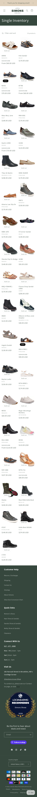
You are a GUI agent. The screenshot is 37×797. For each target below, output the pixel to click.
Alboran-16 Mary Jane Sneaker (26, 317)
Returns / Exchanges (11, 575)
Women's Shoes (9, 614)
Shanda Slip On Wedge (10, 259)
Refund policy (16, 789)
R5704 (21, 440)
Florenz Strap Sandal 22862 (26, 287)
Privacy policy (14, 792)
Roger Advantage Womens (25, 412)
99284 (4, 316)
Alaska (4, 500)
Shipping (7, 580)
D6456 (4, 56)
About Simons (9, 595)
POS (19, 786)
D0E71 (21, 200)
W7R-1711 (22, 470)
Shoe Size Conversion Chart (13, 600)
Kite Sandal (23, 56)
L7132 (4, 555)
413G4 (21, 143)
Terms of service (26, 789)
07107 (4, 527)
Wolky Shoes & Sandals (12, 628)
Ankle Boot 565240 (25, 527)
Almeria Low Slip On (9, 204)
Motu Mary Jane (7, 115)
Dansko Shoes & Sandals (12, 623)
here (18, 686)
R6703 (4, 411)
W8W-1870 (5, 232)
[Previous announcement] (4, 3)
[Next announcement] (33, 3)
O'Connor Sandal (25, 232)
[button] (4, 10)
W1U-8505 (5, 440)
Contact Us (8, 585)
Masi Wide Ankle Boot (26, 500)
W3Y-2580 (5, 470)
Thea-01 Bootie (7, 173)
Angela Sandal (7, 345)
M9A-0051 (22, 115)
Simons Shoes (20, 707)
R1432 (4, 86)
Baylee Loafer (6, 379)
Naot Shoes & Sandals (11, 619)
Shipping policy (24, 792)
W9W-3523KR (23, 173)
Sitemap (7, 590)
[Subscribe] (30, 734)
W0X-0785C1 (23, 349)
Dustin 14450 (6, 143)
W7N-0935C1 (23, 383)
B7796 (21, 86)
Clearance (7, 633)
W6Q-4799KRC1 (7, 286)
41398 (21, 259)
